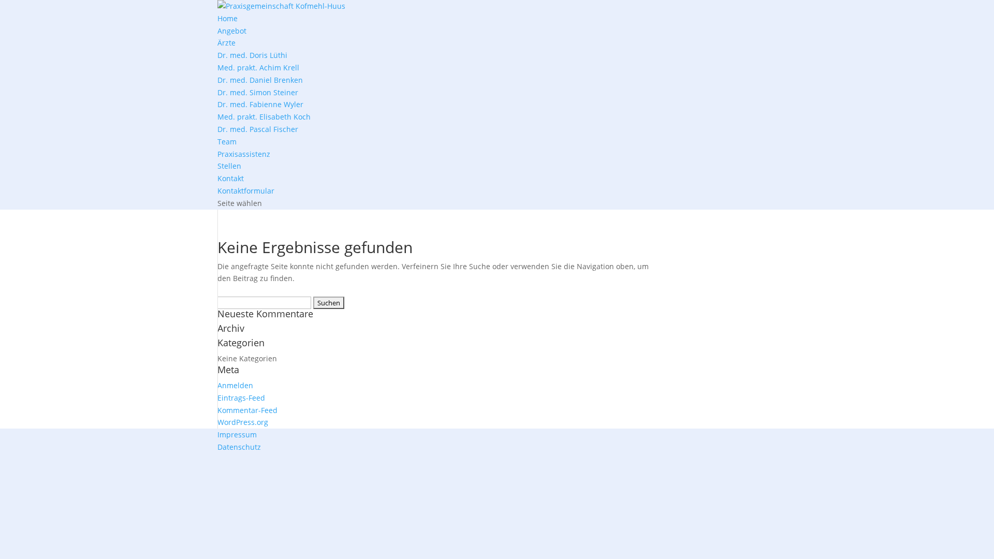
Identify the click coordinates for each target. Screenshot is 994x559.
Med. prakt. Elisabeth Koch (264, 117)
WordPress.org (242, 422)
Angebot (231, 31)
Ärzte (226, 43)
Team (227, 141)
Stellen (229, 166)
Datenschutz (239, 447)
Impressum (237, 434)
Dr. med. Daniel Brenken (260, 80)
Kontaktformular (245, 191)
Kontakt (230, 178)
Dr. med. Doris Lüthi (252, 55)
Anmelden (235, 385)
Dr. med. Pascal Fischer (257, 129)
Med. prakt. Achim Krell (258, 67)
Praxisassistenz (243, 154)
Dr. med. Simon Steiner (257, 92)
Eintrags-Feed (241, 398)
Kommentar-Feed (247, 410)
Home (227, 18)
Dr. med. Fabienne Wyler (260, 104)
